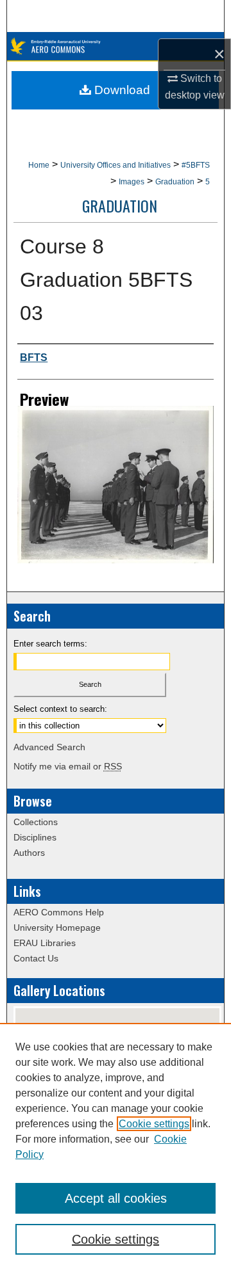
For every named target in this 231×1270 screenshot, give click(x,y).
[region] (115, 1146)
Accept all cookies (116, 1198)
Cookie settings (154, 1123)
